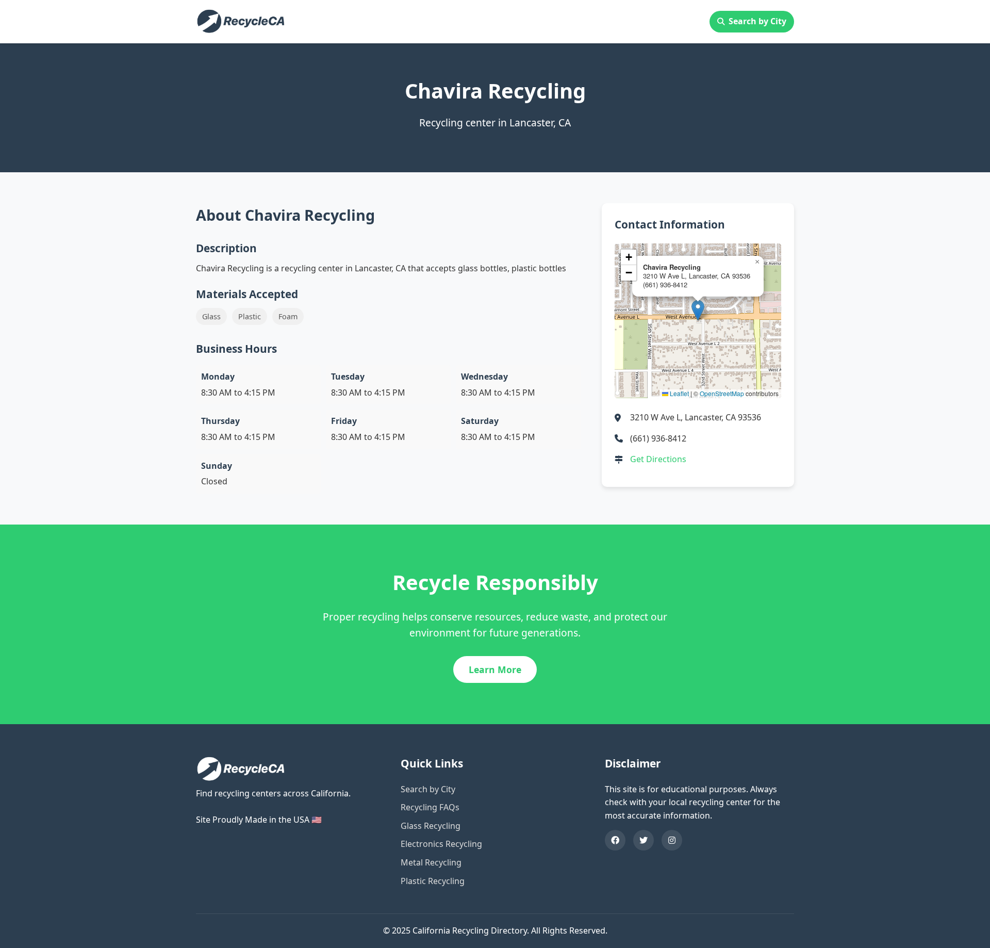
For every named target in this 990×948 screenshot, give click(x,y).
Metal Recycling (431, 862)
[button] (697, 310)
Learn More (495, 669)
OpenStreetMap (722, 393)
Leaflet (678, 393)
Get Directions (658, 459)
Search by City (757, 21)
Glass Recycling (430, 825)
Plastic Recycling (433, 881)
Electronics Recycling (441, 843)
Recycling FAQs (430, 807)
